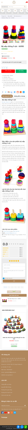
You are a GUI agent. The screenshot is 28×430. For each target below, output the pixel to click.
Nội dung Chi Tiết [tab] (7, 96)
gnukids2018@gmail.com (10, 233)
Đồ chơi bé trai (9, 12)
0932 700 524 (7, 231)
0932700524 (9, 369)
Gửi (14, 281)
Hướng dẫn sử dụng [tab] (19, 96)
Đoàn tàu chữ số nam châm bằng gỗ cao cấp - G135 (14, 338)
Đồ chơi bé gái (2, 12)
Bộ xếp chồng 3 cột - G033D (14, 298)
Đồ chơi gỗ (15, 12)
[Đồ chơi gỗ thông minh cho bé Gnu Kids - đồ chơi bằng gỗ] (14, 2)
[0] (26, 2)
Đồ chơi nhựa (21, 12)
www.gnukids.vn (9, 375)
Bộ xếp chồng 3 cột (6, 102)
